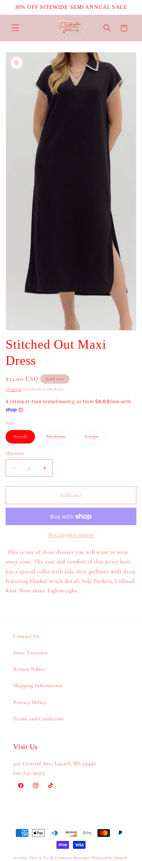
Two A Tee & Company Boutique (59, 857)
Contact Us (26, 636)
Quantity (15, 453)
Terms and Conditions (38, 718)
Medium (60, 438)
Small (24, 438)
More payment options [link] (71, 534)
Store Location (30, 652)
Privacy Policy (29, 702)
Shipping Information (37, 685)
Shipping (13, 389)
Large (96, 438)
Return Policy (29, 669)
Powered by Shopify (109, 857)
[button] (15, 28)
